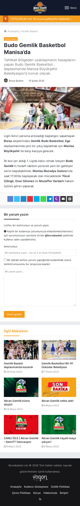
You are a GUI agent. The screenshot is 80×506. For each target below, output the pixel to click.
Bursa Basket (16, 80)
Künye (37, 492)
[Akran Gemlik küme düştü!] (21, 387)
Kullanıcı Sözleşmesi (36, 486)
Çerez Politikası (21, 492)
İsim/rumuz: (11, 246)
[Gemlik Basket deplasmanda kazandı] (21, 349)
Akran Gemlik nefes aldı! (58, 400)
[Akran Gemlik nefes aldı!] (59, 387)
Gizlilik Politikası (60, 486)
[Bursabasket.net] (39, 8)
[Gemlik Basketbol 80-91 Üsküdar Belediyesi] (59, 349)
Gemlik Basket (29, 31)
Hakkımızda (50, 492)
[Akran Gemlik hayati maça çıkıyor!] (59, 424)
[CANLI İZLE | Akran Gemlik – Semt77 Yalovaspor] (21, 424)
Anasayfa (13, 31)
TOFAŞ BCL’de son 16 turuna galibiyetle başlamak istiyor (43, 18)
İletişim (64, 492)
